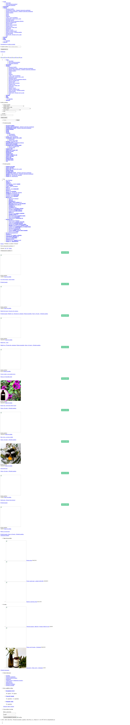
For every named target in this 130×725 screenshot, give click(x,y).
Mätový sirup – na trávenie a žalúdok (7, 437)
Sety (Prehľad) (9, 180)
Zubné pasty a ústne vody (14, 85)
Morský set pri (11, 191)
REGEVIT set (15, 229)
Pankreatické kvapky (4, 468)
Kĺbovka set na (17, 224)
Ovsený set (15, 210)
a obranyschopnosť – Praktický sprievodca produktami (19, 173)
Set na (9, 185)
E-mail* (5, 714)
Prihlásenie (3, 51)
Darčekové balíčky (13, 67)
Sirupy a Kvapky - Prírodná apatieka (40, 313)
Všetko (10, 248)
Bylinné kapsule (12, 91)
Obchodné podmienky (13, 63)
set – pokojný (13, 184)
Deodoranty (11, 86)
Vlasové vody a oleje (13, 140)
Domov (2, 243)
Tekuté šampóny (12, 135)
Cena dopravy (9, 681)
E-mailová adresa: (4, 46)
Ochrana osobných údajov (11, 678)
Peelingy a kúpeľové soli (14, 89)
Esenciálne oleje (8, 376)
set (8, 181)
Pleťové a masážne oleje (14, 80)
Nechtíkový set (15, 209)
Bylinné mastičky (12, 70)
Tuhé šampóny (12, 134)
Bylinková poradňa (10, 685)
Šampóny (11, 74)
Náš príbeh (11, 61)
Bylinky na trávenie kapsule (5, 531)
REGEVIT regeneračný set (12, 232)
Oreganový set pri (12, 196)
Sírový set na (14, 217)
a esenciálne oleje (12, 141)
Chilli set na (16, 223)
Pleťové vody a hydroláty (14, 83)
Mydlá (10, 73)
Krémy (10, 72)
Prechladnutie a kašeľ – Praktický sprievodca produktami (21, 68)
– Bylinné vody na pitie (14, 169)
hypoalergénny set (12, 193)
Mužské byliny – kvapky (4, 342)
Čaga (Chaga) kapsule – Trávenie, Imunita (7, 279)
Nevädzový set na (12, 195)
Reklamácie (8, 679)
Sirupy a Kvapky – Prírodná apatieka (17, 90)
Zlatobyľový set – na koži (13, 240)
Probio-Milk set (15, 204)
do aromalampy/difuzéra (15, 142)
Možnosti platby (9, 683)
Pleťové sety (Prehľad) (13, 198)
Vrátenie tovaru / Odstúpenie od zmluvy (14, 680)
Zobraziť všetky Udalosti (8, 706)
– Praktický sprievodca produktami (20, 126)
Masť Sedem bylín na (17, 215)
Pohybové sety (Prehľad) (14, 220)
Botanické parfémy (13, 78)
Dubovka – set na (12, 188)
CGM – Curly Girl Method (14, 75)
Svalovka (18, 230)
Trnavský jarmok (10, 696)
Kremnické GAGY (10, 690)
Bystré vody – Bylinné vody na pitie (16, 92)
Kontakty (8, 675)
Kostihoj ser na (20, 226)
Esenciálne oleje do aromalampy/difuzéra (17, 79)
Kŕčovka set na (14, 228)
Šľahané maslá (12, 81)
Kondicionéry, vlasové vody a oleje (16, 76)
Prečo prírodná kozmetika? (14, 62)
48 (5, 248)
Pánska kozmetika (28, 313)
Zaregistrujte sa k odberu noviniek (8, 44)
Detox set (3, 376)
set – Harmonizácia (12, 176)
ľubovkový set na (18, 225)
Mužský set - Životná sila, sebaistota (15, 313)
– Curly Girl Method (12, 136)
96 (7, 248)
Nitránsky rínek (9, 701)
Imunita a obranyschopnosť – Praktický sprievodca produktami (22, 69)
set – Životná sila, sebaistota (14, 175)
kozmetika (10, 239)
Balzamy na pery (12, 87)
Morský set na (16, 208)
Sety (10, 94)
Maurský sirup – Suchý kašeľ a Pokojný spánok (8, 405)
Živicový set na (13, 231)
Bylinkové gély (12, 84)
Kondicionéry (12, 139)
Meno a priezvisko (7, 712)
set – (12, 241)
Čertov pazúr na (16, 221)
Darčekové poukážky (10, 684)
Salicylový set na (16, 213)
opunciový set (17, 203)
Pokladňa (11, 98)
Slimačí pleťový (16, 218)
